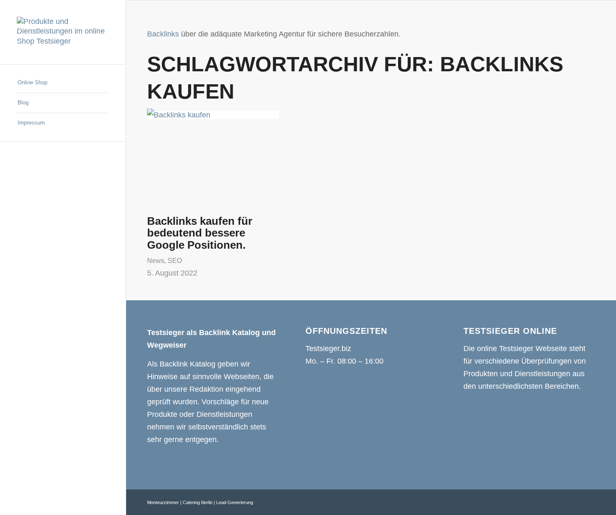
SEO (175, 260)
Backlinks (163, 34)
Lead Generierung (234, 502)
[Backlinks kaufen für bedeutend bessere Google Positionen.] (213, 115)
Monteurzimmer (163, 502)
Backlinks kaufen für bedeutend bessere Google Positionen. (199, 233)
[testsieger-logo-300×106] (63, 32)
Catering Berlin (197, 502)
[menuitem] (62, 83)
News (155, 260)
